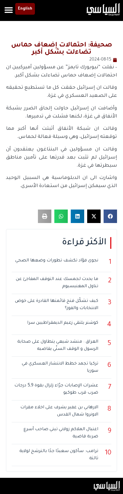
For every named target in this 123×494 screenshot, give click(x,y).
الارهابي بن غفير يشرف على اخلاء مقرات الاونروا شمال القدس (59, 411)
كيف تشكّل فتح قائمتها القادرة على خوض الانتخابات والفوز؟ (56, 305)
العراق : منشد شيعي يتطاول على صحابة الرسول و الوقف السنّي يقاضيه (57, 346)
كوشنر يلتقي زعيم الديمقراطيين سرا (62, 323)
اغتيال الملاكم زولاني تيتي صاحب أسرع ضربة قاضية (61, 433)
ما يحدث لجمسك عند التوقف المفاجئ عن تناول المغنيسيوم (57, 283)
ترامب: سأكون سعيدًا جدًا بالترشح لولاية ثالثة (58, 455)
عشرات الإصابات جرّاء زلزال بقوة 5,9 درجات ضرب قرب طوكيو (56, 389)
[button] (8, 9)
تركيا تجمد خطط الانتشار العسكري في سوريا (60, 367)
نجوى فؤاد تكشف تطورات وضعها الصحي (56, 260)
